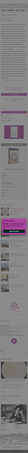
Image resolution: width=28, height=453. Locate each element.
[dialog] (14, 226)
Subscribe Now (14, 231)
